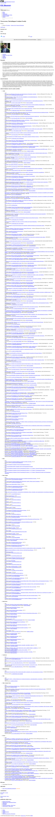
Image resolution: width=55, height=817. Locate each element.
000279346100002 (30, 249)
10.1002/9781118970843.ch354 (16, 487)
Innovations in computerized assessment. (11, 636)
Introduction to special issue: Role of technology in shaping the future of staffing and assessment (21, 731)
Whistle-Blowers (7, 554)
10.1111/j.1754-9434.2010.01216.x (17, 245)
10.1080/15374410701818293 (16, 772)
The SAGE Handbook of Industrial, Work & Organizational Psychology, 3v (18, 464)
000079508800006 (29, 769)
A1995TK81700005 (33, 454)
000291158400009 (27, 605)
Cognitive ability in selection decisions (11, 566)
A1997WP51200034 (14, 646)
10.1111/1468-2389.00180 (15, 320)
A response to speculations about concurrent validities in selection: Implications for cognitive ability (21, 132)
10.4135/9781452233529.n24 (16, 567)
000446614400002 (30, 180)
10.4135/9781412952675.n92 (16, 564)
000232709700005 (31, 717)
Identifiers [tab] (4, 57)
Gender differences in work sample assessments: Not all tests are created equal (18, 203)
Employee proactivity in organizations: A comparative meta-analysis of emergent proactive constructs (22, 247)
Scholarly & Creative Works (7, 14)
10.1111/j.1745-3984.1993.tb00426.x (17, 430)
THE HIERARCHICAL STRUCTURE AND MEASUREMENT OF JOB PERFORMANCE (21, 96)
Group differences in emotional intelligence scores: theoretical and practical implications (19, 282)
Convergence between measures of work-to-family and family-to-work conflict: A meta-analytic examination (23, 278)
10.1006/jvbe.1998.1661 (15, 769)
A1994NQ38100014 (30, 407)
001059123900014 (27, 134)
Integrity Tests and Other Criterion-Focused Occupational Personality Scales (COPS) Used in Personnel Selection (24, 322)
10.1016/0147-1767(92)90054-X (16, 440)
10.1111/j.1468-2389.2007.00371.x (17, 666)
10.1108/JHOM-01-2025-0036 (16, 106)
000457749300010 (27, 162)
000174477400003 (31, 308)
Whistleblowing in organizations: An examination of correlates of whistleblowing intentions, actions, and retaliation (24, 274)
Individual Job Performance (9, 495)
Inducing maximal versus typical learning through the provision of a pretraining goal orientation (21, 265)
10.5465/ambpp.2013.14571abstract (17, 223)
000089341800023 (13, 634)
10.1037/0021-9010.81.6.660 (16, 387)
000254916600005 (31, 775)
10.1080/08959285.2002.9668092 (17, 304)
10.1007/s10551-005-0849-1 (16, 276)
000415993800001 (30, 700)
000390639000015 (30, 183)
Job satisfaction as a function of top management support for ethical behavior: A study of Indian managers (22, 363)
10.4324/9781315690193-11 (16, 514)
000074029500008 (30, 456)
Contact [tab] (4, 56)
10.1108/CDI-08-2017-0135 (16, 700)
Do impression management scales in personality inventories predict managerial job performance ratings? (22, 318)
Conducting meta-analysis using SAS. (11, 616)
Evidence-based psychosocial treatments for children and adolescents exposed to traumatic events (21, 770)
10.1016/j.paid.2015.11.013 (16, 186)
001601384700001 (29, 110)
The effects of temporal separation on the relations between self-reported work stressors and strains (21, 306)
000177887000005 (30, 297)
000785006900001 (30, 144)
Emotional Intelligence (8, 563)
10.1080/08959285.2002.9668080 (17, 673)
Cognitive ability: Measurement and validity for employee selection (16, 516)
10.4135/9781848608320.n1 (16, 593)
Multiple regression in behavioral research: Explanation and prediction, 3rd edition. (19, 651)
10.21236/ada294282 (14, 419)
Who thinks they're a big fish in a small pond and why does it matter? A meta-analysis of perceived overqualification (24, 172)
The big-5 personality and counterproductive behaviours (14, 575)
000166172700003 (33, 330)
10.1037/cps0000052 (14, 743)
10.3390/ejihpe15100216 (15, 110)
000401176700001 (30, 746)
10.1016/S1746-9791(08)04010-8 (17, 462)
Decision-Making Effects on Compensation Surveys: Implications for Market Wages (19, 435)
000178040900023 (13, 617)
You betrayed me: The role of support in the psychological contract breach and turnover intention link (22, 116)
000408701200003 (29, 174)
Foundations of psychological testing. (11, 633)
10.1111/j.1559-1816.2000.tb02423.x (17, 330)
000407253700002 (32, 749)
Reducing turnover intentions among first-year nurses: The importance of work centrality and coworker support (23, 128)
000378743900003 (32, 190)
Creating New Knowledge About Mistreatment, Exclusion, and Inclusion (17, 120)
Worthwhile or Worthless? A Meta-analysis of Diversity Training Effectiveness (18, 228)
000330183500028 (27, 208)
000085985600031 (13, 637)
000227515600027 (13, 608)
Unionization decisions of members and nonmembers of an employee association (18, 455)
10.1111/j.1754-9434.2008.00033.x (17, 711)
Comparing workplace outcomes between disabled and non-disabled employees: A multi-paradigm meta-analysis (24, 100)
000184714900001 (29, 733)
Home (4, 12)
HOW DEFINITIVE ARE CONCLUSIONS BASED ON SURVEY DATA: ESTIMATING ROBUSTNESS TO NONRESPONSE (27, 425)
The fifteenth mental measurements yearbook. (12, 607)
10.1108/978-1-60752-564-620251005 (17, 558)
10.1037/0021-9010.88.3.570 (16, 294)
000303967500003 (27, 708)
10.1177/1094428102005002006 (16, 619)
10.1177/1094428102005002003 (16, 308)
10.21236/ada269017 (14, 416)
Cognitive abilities (8, 524)
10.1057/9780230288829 (15, 576)
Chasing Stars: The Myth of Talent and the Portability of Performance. (16, 604)
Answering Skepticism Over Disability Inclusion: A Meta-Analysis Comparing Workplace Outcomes (22, 136)
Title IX (4, 812)
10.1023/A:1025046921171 (16, 357)
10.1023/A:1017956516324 (16, 365)
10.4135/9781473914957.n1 (16, 502)
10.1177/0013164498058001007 (16, 373)
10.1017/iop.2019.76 (14, 693)
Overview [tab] (4, 54)
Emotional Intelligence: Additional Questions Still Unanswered (15, 244)
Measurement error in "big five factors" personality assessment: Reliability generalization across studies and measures (24, 335)
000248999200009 (32, 259)
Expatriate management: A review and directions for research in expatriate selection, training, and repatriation (23, 548)
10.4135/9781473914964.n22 (16, 508)
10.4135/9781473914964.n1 (16, 499)
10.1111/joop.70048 (14, 114)
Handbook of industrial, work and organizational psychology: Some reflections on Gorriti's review (21, 761)
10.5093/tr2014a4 (14, 205)
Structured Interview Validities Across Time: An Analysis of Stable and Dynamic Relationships (21, 221)
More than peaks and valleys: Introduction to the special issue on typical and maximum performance (22, 271)
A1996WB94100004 (30, 387)
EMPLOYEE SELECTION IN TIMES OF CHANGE (14, 539)
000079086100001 (30, 341)
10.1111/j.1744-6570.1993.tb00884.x (17, 427)
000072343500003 (30, 365)
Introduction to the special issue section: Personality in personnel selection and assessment (20, 660)
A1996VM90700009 (30, 393)
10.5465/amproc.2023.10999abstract (17, 141)
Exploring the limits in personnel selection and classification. (15, 621)
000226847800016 (30, 283)
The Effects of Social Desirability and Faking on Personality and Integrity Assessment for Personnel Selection (23, 353)
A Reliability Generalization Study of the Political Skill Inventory (16, 745)
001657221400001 (29, 102)
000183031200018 (30, 294)
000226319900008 (30, 759)
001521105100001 (27, 739)
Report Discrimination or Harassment (9, 813)
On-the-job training (8, 630)
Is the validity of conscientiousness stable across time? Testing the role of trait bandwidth (20, 160)
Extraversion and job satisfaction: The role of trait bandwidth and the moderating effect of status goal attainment (23, 168)
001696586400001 (31, 106)
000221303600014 (32, 450)
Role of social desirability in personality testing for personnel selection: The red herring (19, 386)
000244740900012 (32, 666)
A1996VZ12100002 (13, 390)
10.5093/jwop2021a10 (15, 158)
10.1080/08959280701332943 (16, 272)
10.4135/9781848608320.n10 (16, 599)
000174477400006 (31, 619)
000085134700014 (30, 631)
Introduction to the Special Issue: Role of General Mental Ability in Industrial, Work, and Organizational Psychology (24, 583)
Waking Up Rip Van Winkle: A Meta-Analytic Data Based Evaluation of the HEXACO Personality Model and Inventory (25, 689)
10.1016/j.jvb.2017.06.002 (15, 174)
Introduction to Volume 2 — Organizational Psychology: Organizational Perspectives (19, 589)
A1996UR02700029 (14, 730)
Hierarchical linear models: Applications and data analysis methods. (16, 649)
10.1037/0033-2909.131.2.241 (16, 756)
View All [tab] (4, 58)
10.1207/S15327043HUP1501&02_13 (17, 316)
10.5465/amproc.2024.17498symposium (18, 126)
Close (2, 31)
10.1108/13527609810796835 (16, 351)
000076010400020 (13, 643)
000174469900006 (13, 622)
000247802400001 (31, 272)
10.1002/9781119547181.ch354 (16, 490)
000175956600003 (29, 444)
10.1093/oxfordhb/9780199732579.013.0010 (19, 531)
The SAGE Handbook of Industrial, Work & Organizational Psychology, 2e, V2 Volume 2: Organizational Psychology (25, 470)
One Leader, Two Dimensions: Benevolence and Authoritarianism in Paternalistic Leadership (20, 94)
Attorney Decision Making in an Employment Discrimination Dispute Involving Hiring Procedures (21, 217)
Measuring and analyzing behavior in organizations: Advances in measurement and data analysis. (21, 613)
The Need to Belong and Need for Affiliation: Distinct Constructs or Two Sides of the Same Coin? (21, 123)
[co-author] (2, 792)
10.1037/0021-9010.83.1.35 (16, 369)
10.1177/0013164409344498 (16, 253)
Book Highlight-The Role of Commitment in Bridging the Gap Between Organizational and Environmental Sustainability (25, 213)
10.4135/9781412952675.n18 (16, 561)
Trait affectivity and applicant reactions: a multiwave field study (15, 143)
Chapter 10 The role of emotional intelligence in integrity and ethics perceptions (18, 461)
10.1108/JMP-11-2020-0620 (16, 144)
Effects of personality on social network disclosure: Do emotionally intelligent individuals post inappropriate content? (24, 225)
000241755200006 (30, 447)
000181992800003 (26, 766)
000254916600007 (31, 772)
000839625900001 (32, 147)
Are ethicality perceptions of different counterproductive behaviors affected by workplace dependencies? (22, 328)
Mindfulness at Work (8, 507)
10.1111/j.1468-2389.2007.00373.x (17, 662)
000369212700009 (30, 186)
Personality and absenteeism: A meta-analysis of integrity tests (15, 765)
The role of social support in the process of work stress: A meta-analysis (17, 768)
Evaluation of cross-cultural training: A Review (13, 484)
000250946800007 (32, 777)
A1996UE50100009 (28, 399)
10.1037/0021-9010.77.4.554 (16, 433)
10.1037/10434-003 (14, 596)
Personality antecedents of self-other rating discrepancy (14, 231)
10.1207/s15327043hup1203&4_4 (17, 347)
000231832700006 (29, 280)
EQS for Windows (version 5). (10, 726)
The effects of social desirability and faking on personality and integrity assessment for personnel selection (22, 375)
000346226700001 (29, 753)
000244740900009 (32, 662)
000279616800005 (13, 540)
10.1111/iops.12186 (14, 198)
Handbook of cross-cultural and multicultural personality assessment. (16, 627)
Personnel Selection (8, 569)
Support (4, 16)
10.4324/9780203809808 (15, 525)
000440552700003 (27, 166)
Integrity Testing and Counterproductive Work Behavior (14, 486)
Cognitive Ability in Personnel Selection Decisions (13, 542)
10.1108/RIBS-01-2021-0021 (16, 151)
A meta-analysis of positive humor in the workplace (13, 234)
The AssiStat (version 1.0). (9, 729)
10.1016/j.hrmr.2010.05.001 (16, 242)
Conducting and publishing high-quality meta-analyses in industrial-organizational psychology (20, 478)
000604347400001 (27, 154)
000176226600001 (30, 300)
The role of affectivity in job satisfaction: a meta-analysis (14, 332)
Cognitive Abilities (8, 530)
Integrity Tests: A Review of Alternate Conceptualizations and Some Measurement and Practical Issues (22, 519)
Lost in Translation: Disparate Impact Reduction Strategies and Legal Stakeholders (19, 207)
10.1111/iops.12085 (14, 208)
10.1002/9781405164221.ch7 (16, 543)
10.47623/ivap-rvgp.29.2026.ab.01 (17, 98)
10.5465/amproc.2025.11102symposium (18, 121)
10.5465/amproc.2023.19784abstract (17, 138)
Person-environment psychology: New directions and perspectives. (16, 624)
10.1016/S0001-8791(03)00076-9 (17, 290)
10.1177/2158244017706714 (16, 746)
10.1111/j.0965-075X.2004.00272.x (17, 450)
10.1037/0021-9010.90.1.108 (16, 759)
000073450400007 (32, 377)
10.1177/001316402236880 (16, 297)
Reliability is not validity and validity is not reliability (14, 451)
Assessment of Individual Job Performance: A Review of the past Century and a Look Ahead (20, 586)
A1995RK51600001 (32, 403)
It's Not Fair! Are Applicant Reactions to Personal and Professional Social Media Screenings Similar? (22, 146)
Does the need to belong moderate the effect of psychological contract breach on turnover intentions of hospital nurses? (25, 104)
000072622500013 (13, 652)
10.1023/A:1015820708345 (16, 300)
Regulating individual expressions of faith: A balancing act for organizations (17, 692)
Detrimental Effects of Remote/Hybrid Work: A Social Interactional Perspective (18, 125)
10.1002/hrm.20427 (14, 605)
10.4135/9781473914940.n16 (16, 511)
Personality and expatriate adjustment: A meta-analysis (14, 164)
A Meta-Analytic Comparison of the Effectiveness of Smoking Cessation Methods (18, 432)
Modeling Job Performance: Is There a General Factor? (14, 418)
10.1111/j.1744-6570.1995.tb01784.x (17, 454)
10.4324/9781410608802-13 (16, 581)
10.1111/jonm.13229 (14, 154)
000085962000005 (30, 337)
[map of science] (3, 796)
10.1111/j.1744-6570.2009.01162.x (17, 780)
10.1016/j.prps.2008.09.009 (16, 256)
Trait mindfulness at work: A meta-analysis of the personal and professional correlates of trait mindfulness (22, 748)
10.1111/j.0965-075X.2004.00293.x (17, 763)
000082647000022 (13, 640)
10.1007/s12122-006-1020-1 (16, 447)
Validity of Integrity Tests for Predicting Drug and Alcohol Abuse (16, 415)
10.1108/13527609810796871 (16, 361)
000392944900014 (27, 704)
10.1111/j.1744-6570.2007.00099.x (17, 777)
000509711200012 (27, 693)
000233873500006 (30, 276)
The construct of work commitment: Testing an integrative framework (16, 755)
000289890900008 (32, 245)
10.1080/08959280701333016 (16, 266)
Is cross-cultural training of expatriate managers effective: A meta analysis (17, 438)
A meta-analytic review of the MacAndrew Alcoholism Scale (15, 296)
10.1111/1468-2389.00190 (15, 444)
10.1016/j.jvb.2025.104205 (15, 102)
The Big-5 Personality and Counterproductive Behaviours (14, 578)
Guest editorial (7, 699)
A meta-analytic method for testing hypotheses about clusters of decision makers (18, 409)
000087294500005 (32, 333)
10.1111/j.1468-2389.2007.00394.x (17, 259)
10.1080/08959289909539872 (16, 344)
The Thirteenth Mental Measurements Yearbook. (13, 639)
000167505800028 (13, 628)
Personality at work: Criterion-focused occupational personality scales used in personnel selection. (21, 595)
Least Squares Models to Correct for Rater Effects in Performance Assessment (18, 429)
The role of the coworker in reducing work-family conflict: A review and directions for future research (22, 255)
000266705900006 (30, 256)
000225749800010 (32, 763)
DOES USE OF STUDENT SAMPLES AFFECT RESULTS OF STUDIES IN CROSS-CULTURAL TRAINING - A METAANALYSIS (29, 405)
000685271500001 (30, 151)
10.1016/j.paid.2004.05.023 (16, 283)
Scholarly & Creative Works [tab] (7, 55)
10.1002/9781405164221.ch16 (16, 546)
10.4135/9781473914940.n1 (16, 505)
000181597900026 (13, 614)
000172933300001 (29, 320)
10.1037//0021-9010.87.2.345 (16, 312)
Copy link (39, 39)
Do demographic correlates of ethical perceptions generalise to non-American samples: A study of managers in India (24, 359)
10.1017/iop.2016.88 (14, 704)
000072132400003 (30, 369)
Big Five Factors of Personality (10, 560)
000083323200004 (32, 347)
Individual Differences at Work (10, 527)
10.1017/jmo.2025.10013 (15, 118)
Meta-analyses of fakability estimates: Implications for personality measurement (18, 339)
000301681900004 (30, 235)
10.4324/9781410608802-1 (16, 584)
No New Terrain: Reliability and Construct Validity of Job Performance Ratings (18, 710)
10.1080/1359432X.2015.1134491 (17, 190)
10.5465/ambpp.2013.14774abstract (17, 219)
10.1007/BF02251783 (15, 399)
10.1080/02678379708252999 (16, 381)
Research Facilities (6, 15)
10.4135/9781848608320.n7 (16, 587)
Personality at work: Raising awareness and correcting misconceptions (16, 716)
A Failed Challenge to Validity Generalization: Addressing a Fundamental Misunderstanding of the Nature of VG (24, 695)
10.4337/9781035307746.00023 (16, 479)
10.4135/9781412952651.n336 (16, 555)
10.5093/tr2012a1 (14, 232)
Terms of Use (23, 815)
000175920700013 (33, 316)
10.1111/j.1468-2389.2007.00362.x (17, 714)
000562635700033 (13, 687)
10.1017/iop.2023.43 (14, 134)
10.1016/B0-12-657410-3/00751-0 (17, 570)
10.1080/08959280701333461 (16, 263)
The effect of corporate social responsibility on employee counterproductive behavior (19, 349)
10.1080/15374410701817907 (16, 775)
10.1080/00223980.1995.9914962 (17, 403)
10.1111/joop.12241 (14, 162)
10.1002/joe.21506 (14, 215)
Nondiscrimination (6, 811)
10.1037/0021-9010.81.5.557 (16, 393)
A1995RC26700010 (13, 680)
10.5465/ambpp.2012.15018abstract (17, 229)
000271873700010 (30, 253)
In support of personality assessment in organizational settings (15, 776)
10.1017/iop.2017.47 (14, 697)
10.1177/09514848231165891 (16, 130)
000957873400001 (30, 130)
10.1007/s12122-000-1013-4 (16, 631)
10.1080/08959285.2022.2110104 (17, 147)
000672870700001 (28, 158)
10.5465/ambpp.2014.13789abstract (17, 201)
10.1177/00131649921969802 (16, 341)
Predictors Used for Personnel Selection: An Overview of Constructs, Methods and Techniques (21, 598)
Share (2, 42)
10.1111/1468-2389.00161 (15, 324)
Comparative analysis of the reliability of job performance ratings (16, 392)
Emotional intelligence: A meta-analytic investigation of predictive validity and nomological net (21, 288)
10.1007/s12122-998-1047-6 (16, 456)
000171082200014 (13, 625)
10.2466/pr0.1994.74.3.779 (16, 407)
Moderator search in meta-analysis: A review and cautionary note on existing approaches (20, 371)
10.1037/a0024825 (14, 708)
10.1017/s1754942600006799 (16, 194)
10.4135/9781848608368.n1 (16, 590)
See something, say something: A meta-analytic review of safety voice (16, 738)
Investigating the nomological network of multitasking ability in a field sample (18, 185)
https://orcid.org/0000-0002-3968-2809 (9, 788)
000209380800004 (26, 239)
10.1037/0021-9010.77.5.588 (16, 436)
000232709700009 (31, 286)
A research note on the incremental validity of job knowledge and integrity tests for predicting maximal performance (24, 261)
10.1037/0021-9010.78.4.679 (16, 423)
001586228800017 (27, 114)
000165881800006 (33, 452)
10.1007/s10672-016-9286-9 (16, 180)
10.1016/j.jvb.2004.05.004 (15, 280)
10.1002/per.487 (14, 766)
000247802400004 (31, 266)
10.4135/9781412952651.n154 (16, 552)
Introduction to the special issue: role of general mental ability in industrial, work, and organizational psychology (24, 722)
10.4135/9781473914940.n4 (16, 496)
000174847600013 (30, 312)
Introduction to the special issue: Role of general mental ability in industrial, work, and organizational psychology (24, 671)
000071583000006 (31, 373)
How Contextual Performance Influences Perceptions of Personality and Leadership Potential (20, 156)
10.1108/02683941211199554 (16, 235)
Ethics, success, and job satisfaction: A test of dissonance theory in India (17, 395)
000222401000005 (32, 290)
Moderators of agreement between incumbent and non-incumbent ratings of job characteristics (20, 383)
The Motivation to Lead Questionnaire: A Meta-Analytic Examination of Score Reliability (20, 176)
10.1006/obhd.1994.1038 (15, 411)
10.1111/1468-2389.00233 (15, 733)
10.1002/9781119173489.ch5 (16, 520)
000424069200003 (30, 170)
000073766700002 (30, 357)
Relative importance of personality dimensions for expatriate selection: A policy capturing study (21, 346)
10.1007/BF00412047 (15, 396)
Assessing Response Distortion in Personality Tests (13, 557)
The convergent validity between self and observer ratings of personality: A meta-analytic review (21, 664)
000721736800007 (32, 711)
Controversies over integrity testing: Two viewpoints (13, 398)
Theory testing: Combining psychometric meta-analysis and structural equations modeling (20, 453)
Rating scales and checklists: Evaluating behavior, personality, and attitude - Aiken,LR (19, 645)
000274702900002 (32, 780)
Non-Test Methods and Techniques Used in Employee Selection (15, 510)
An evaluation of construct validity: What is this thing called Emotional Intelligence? (19, 285)
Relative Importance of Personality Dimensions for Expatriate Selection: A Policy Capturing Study (21, 343)
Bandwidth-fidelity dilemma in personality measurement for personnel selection (18, 389)
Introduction (7, 498)
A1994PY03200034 (13, 648)
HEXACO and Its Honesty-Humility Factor (12, 686)
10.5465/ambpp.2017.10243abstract (17, 177)
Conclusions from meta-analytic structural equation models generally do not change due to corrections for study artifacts (25, 237)
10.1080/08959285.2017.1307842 (17, 749)
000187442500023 (13, 650)
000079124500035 (13, 727)
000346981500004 (27, 198)
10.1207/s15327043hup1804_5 (16, 717)
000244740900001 (32, 714)
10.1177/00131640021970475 (16, 337)
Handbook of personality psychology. (11, 642)
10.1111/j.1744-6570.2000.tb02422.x (17, 452)
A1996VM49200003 (28, 396)
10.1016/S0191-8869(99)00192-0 (17, 333)
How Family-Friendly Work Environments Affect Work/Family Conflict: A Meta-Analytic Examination (22, 481)
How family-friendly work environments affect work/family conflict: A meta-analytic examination (21, 445)
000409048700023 (27, 697)
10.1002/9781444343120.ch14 (16, 528)
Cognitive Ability (8, 513)
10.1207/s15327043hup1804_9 (16, 286)
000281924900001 (30, 242)
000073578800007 (31, 381)
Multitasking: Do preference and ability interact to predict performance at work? (18, 210)
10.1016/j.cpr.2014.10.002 (15, 753)
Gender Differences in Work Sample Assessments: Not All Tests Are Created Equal (19, 200)
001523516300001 (29, 118)
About (4, 809)
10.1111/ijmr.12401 (14, 739)
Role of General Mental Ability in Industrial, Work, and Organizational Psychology (19, 466)
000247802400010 (31, 263)
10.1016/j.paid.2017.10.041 (16, 170)
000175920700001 (33, 724)
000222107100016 (13, 611)
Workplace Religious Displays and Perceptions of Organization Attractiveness (18, 179)
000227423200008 (31, 756)
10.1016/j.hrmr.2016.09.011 (16, 183)
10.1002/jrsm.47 (14, 239)
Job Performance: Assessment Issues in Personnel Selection (15, 545)
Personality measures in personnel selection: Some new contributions (16, 258)
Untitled (6, 713)
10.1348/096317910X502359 (16, 249)
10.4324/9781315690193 (15, 517)
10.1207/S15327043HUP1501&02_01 (17, 724)
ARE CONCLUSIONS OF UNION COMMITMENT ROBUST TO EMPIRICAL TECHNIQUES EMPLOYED (24, 441)
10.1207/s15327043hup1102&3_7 (17, 377)
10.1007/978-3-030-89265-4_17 (16, 482)
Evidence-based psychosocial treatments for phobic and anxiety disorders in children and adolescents (22, 773)
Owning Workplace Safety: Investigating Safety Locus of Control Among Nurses (18, 108)
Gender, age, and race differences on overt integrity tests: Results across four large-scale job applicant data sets (23, 367)
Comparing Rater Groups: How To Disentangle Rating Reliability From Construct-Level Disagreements (22, 702)
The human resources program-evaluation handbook (13, 610)
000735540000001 (27, 743)
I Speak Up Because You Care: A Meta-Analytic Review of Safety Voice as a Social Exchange (21, 140)
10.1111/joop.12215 (14, 166)
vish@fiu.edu (2, 27)
